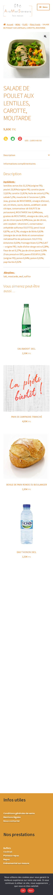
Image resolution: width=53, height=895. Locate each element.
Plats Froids (35, 24)
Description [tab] (9, 155)
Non (31, 890)
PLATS (25, 24)
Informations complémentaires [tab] (19, 163)
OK (23, 890)
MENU (17, 24)
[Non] (49, 884)
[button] (45, 36)
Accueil (10, 24)
